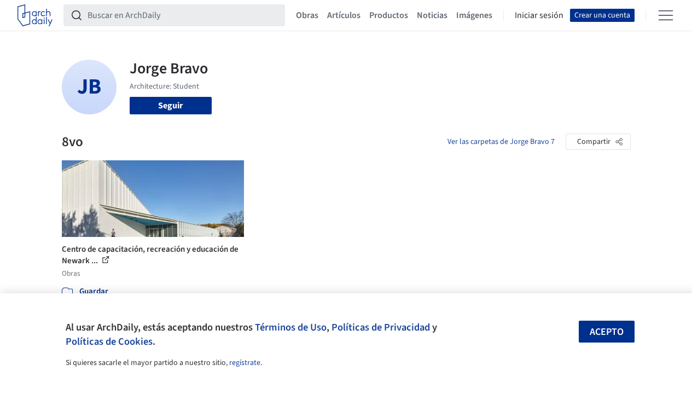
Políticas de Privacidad (381, 327)
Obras (307, 15)
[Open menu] (665, 15)
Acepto (607, 332)
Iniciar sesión (539, 15)
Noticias (432, 15)
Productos (388, 15)
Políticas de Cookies (109, 341)
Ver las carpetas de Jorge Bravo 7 (501, 142)
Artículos (343, 15)
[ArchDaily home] (35, 15)
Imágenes (474, 15)
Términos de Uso (291, 327)
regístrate (244, 362)
